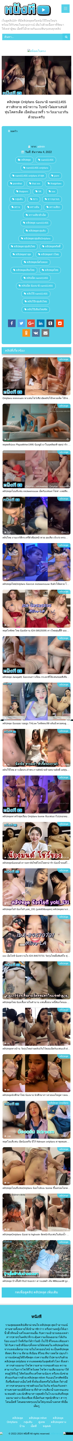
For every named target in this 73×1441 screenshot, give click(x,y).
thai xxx (36, 183)
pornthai (17, 183)
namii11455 (47, 159)
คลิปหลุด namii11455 (37, 222)
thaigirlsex (56, 183)
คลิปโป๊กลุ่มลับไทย (37, 301)
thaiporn (23, 191)
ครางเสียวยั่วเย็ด (37, 215)
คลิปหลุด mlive (38, 1418)
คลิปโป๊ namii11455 (37, 293)
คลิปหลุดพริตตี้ (52, 246)
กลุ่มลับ (19, 199)
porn (56, 175)
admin (41, 146)
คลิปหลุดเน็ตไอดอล (37, 262)
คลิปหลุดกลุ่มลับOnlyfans (37, 238)
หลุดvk (47, 1426)
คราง (17, 207)
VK (39, 191)
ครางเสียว (54, 207)
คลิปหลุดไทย (51, 270)
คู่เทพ (41, 1422)
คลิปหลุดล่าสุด (23, 254)
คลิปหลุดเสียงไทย (25, 270)
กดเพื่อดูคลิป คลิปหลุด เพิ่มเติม (36, 1292)
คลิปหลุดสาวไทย (50, 254)
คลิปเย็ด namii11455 (37, 278)
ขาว (35, 199)
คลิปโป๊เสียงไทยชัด (37, 309)
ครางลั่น (34, 207)
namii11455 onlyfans (37, 167)
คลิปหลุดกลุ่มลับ (37, 230)
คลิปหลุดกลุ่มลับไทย (24, 246)
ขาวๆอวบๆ (53, 199)
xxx (53, 191)
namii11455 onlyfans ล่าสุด (29, 175)
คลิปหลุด (26, 159)
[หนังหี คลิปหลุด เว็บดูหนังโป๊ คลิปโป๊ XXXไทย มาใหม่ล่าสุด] (30, 10)
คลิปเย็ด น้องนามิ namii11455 (37, 285)
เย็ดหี (34, 1426)
